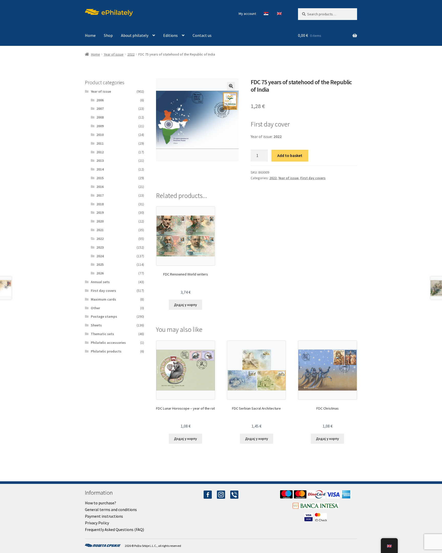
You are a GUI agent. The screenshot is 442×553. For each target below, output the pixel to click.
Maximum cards (103, 299)
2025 (100, 264)
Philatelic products (106, 351)
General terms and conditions (111, 509)
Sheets (96, 325)
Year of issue (114, 54)
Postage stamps (104, 316)
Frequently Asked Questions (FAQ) (114, 529)
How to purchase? (100, 502)
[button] (231, 86)
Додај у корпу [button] (185, 304)
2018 (100, 204)
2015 (100, 178)
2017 (100, 195)
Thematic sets (102, 334)
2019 (100, 212)
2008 (100, 117)
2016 (100, 186)
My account (247, 13)
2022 (131, 54)
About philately (134, 35)
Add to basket (289, 155)
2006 (100, 100)
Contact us (202, 35)
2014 (100, 169)
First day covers (313, 178)
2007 (100, 108)
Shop (108, 35)
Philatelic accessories (108, 342)
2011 (100, 143)
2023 (100, 247)
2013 (100, 160)
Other (95, 308)
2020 (100, 221)
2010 (100, 134)
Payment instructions (104, 516)
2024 (100, 256)
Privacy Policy (97, 522)
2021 (100, 230)
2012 (100, 152)
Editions (170, 35)
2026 (100, 273)
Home (90, 35)
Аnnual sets (100, 282)
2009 (100, 126)
